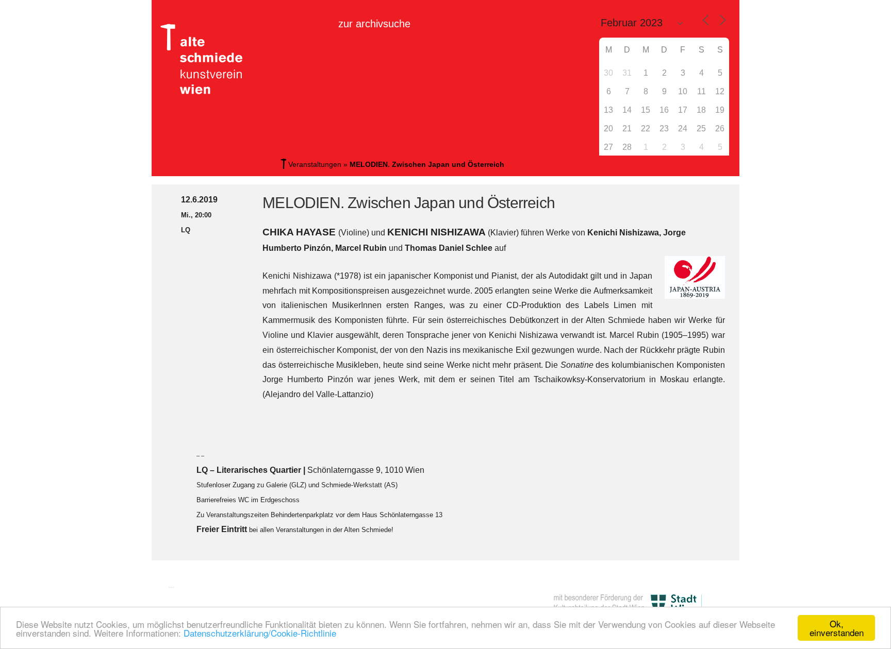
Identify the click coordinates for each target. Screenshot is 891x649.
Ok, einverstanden (837, 628)
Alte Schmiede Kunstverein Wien (206, 59)
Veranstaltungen (314, 164)
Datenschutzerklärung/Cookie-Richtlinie (260, 632)
